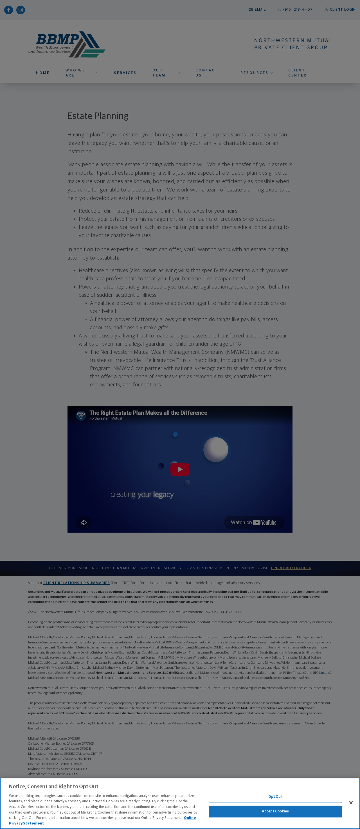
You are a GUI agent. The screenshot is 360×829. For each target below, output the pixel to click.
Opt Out (275, 797)
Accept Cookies (275, 811)
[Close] (351, 802)
